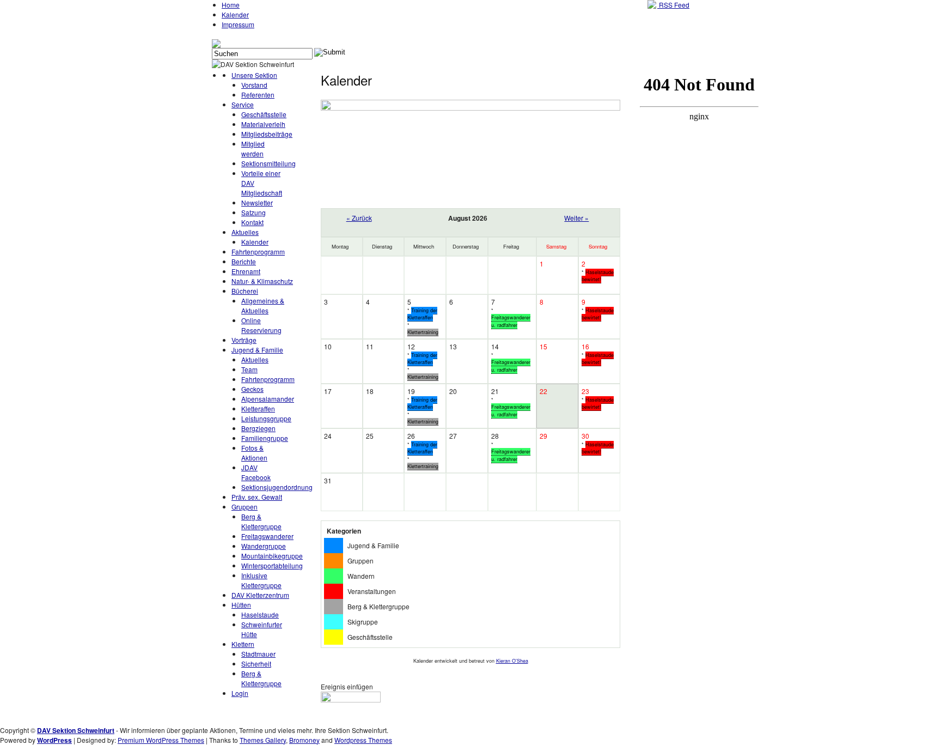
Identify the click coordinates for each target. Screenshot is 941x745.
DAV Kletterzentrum (260, 594)
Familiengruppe (264, 438)
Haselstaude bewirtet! (598, 276)
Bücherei (244, 290)
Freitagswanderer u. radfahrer (510, 321)
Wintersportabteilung (272, 565)
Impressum (238, 24)
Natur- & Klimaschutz (262, 281)
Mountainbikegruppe (272, 555)
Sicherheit (256, 663)
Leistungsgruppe (266, 418)
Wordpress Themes (363, 739)
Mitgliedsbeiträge (266, 133)
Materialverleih (263, 124)
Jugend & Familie (257, 349)
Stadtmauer (258, 653)
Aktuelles (245, 232)
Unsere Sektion (254, 75)
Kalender (235, 14)
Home (231, 4)
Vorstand (254, 84)
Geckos (252, 388)
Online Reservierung (261, 325)
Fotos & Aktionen (254, 452)
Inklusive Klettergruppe (261, 580)
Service (242, 104)
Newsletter (257, 202)
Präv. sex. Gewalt (256, 496)
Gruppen (244, 506)
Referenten (257, 94)
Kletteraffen (258, 408)
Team (249, 369)
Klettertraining (422, 332)
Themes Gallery (263, 739)
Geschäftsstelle (263, 114)
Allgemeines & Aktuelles (262, 305)
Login (239, 693)
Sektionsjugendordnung (277, 487)
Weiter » (576, 217)
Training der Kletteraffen (422, 314)
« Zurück (359, 217)
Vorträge (243, 339)
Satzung (253, 212)
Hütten (241, 604)
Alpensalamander (267, 398)
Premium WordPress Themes (161, 739)
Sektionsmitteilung (268, 163)
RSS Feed (673, 4)
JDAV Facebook (256, 472)
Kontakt (252, 222)
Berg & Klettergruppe (261, 521)
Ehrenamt (245, 271)
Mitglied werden (253, 148)
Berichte (243, 261)
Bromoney (304, 739)
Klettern (242, 644)
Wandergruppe (263, 545)
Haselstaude (260, 614)
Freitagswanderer (267, 536)
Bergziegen (258, 428)
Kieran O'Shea (512, 660)
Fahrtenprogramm (258, 251)
